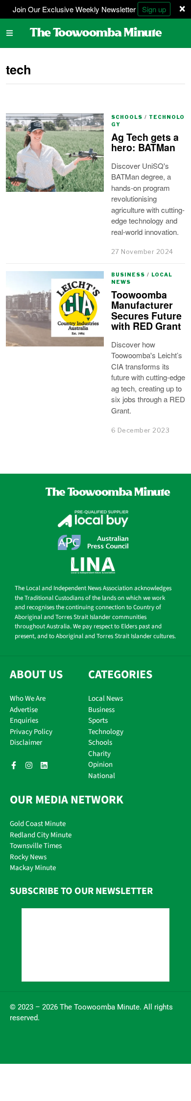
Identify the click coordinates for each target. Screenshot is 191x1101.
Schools (127, 117)
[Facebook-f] (14, 765)
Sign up (154, 9)
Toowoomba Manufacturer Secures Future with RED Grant (146, 310)
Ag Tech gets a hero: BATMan (145, 142)
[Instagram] (29, 765)
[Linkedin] (44, 765)
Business (128, 274)
